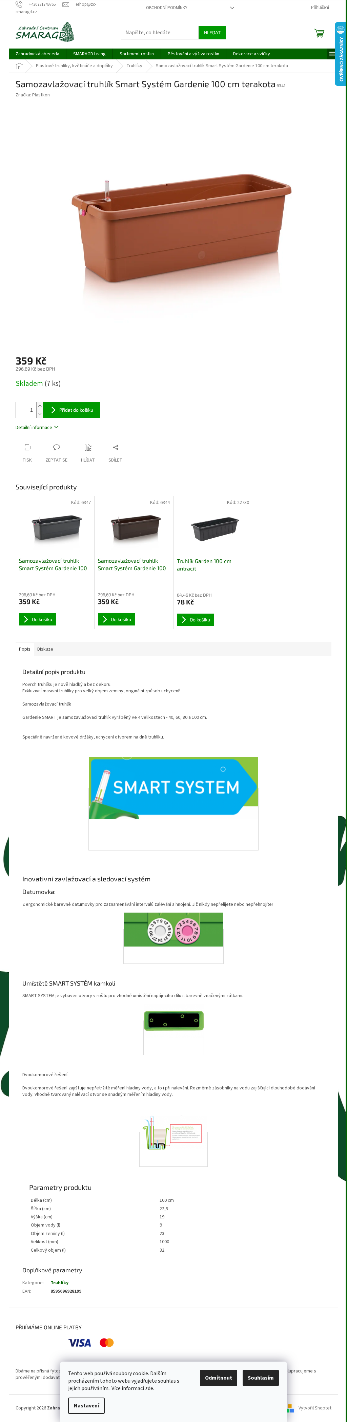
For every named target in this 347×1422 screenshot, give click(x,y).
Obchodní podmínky (166, 8)
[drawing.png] (173, 1149)
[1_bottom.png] (174, 1037)
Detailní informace (34, 427)
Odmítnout (218, 1378)
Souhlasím (261, 1378)
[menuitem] (37, 54)
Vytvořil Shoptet (315, 1408)
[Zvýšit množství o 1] (39, 406)
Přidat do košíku (76, 410)
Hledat (212, 32)
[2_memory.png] (173, 946)
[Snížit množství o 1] (39, 414)
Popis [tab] (24, 649)
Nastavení (86, 1405)
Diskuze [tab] (45, 649)
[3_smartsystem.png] (173, 819)
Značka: (33, 95)
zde (149, 1388)
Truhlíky (59, 1282)
